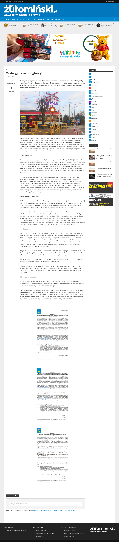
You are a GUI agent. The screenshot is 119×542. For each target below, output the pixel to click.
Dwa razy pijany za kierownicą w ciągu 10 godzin (13, 25)
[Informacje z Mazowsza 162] (80, 25)
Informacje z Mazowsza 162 (87, 25)
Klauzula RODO (7, 1)
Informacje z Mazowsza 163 (69, 25)
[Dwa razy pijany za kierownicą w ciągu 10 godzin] (6, 25)
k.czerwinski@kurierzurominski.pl (45, 533)
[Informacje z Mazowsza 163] (61, 25)
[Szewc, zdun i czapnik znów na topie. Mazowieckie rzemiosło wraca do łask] (43, 25)
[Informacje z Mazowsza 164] (24, 25)
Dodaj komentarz (11, 83)
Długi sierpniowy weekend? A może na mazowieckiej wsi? (107, 25)
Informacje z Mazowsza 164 (32, 25)
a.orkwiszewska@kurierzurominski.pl (74, 533)
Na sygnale (20, 19)
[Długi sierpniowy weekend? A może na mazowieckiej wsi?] (98, 25)
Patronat (50, 19)
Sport (28, 19)
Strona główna (10, 19)
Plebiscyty (41, 19)
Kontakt (58, 19)
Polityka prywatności (18, 1)
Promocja (9, 70)
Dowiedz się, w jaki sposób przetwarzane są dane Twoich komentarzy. (54, 510)
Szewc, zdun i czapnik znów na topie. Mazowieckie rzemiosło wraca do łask (51, 25)
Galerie (34, 19)
